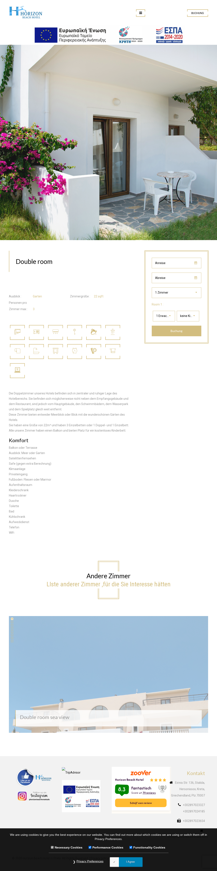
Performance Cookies (107, 847)
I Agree (130, 861)
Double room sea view (44, 717)
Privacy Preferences (90, 861)
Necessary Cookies (68, 847)
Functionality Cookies (149, 847)
